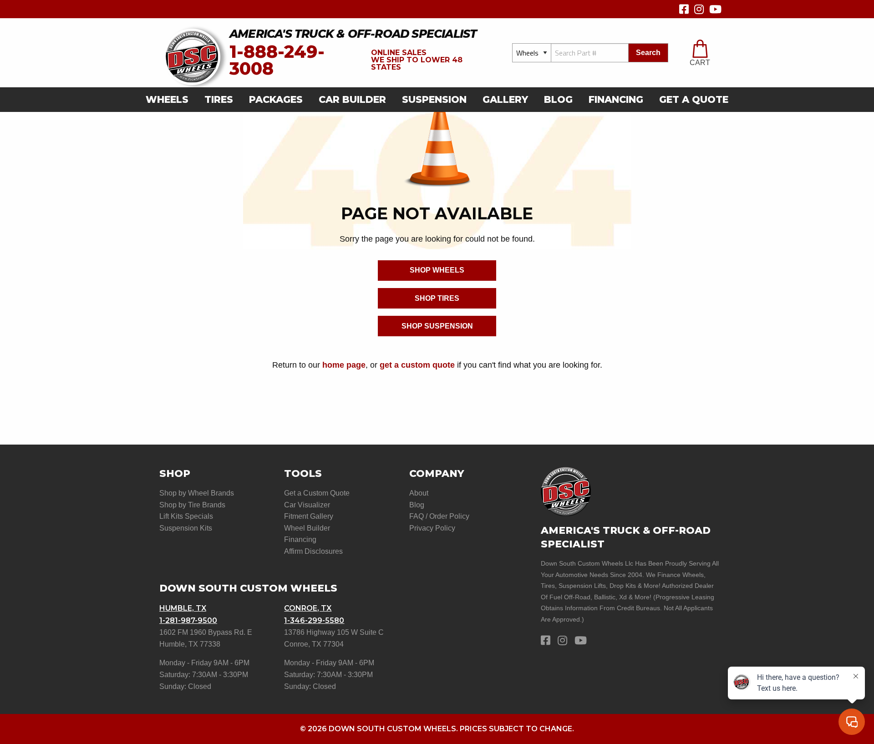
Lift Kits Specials (186, 516)
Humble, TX (182, 608)
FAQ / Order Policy (439, 516)
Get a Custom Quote (317, 493)
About (418, 493)
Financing (616, 99)
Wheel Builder (307, 528)
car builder (352, 99)
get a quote (693, 99)
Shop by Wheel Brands (196, 493)
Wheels (167, 99)
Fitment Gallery (308, 516)
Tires (218, 99)
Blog (558, 99)
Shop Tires (437, 298)
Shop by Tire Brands (192, 505)
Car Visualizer (307, 505)
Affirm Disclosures (313, 551)
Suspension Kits (185, 528)
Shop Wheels (437, 270)
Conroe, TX (307, 608)
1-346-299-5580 (314, 620)
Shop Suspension (437, 326)
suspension (434, 99)
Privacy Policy (432, 528)
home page (344, 364)
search (648, 52)
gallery (505, 99)
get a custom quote (417, 364)
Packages (276, 99)
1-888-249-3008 (277, 60)
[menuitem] (170, 100)
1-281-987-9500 (188, 620)
